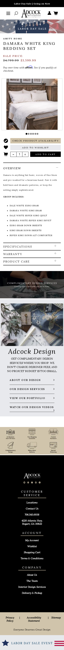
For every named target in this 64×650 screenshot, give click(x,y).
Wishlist (32, 546)
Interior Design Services (32, 586)
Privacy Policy (10, 619)
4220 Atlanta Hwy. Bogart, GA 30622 (32, 522)
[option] (32, 104)
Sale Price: (13, 56)
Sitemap (56, 617)
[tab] (32, 203)
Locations (32, 502)
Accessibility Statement (34, 619)
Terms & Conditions (32, 558)
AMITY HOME (12, 38)
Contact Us (32, 508)
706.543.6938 (32, 514)
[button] (26, 134)
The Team (32, 580)
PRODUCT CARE (16, 261)
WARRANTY (12, 254)
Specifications (17, 246)
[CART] (55, 13)
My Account (32, 540)
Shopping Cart (32, 552)
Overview (12, 168)
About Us (32, 574)
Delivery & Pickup (32, 593)
